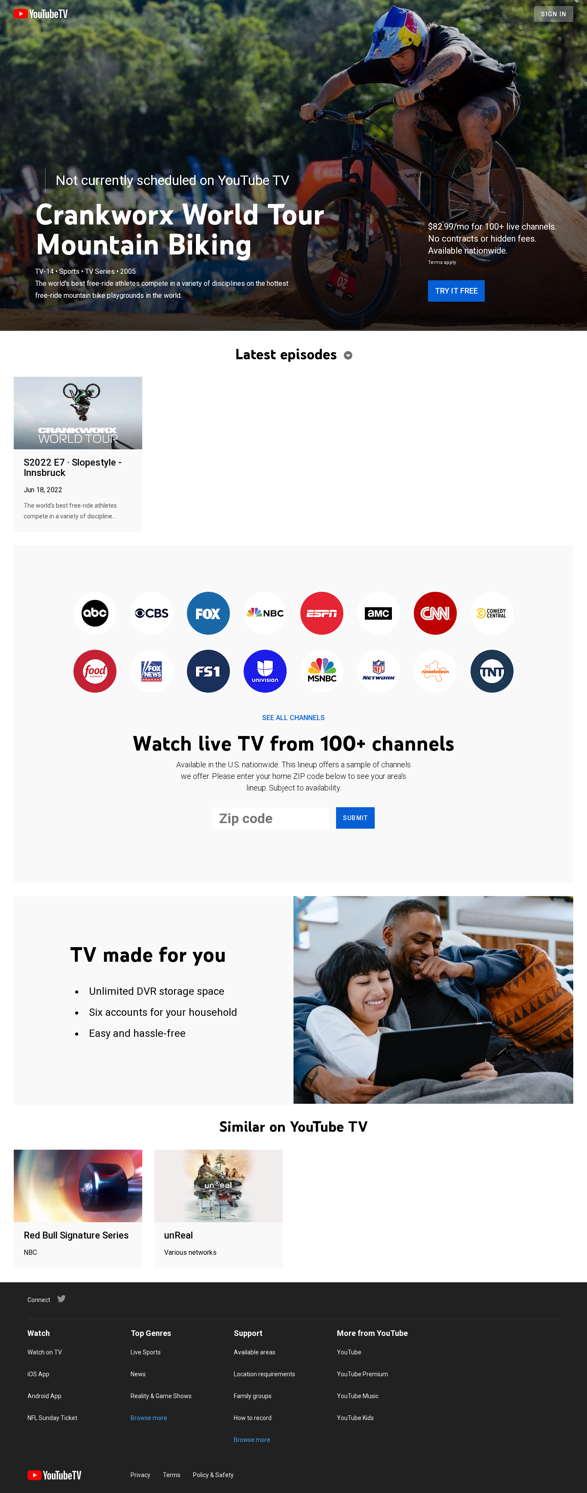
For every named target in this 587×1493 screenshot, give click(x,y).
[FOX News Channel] (151, 672)
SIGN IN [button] (553, 14)
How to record (253, 1417)
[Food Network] (95, 672)
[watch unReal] (218, 1186)
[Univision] (265, 672)
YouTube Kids (355, 1417)
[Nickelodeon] (435, 672)
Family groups (253, 1396)
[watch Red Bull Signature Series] (78, 1186)
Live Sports (146, 1352)
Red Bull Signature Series (76, 1235)
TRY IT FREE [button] (456, 290)
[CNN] (435, 614)
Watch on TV (45, 1352)
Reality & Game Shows (161, 1396)
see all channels (293, 718)
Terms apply (442, 262)
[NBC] (265, 614)
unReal (178, 1235)
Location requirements (264, 1374)
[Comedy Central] (492, 614)
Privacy (140, 1475)
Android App (44, 1396)
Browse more (149, 1417)
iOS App (38, 1374)
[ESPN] (322, 614)
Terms (171, 1475)
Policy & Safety (213, 1475)
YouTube (349, 1352)
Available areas (254, 1352)
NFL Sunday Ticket (52, 1417)
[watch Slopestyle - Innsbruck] (78, 413)
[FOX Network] (208, 614)
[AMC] (378, 614)
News (138, 1374)
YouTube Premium (362, 1374)
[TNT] (492, 672)
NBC (30, 1252)
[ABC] (95, 614)
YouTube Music (358, 1396)
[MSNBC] (322, 672)
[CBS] (151, 614)
